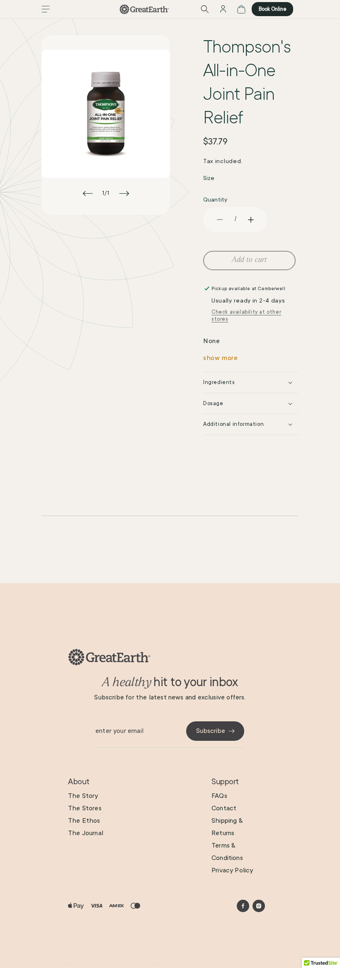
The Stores (85, 808)
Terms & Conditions (227, 852)
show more (220, 358)
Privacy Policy (232, 870)
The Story (83, 796)
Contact (223, 808)
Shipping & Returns (227, 827)
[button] (45, 9)
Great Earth (79, 964)
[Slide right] (124, 193)
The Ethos (84, 820)
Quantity (215, 199)
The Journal (85, 833)
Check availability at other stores (246, 315)
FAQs (219, 796)
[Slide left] (87, 193)
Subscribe (210, 731)
